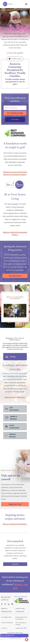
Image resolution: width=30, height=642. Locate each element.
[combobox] (15, 108)
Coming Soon (20, 611)
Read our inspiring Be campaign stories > (15, 233)
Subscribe (15, 564)
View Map (15, 119)
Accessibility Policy (6, 617)
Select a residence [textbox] (10, 108)
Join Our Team (20, 608)
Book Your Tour (15, 504)
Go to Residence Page (15, 113)
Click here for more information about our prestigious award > (15, 173)
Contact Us (4, 628)
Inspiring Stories (6, 611)
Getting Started (15, 276)
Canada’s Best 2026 (20, 628)
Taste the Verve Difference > (15, 397)
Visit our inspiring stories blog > (15, 524)
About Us (4, 608)
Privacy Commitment (7, 622)
